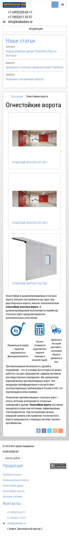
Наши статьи (20, 41)
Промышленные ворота (16, 480)
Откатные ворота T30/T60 (29, 283)
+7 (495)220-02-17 (19, 12)
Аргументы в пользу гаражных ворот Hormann (34, 67)
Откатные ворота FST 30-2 (29, 223)
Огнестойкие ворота (13, 491)
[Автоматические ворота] (7, 96)
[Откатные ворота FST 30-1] (34, 138)
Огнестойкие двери (13, 485)
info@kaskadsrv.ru (19, 22)
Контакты (12, 503)
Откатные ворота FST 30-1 (29, 162)
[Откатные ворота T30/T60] (34, 259)
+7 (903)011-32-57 (19, 17)
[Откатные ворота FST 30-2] (34, 199)
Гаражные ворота (12, 474)
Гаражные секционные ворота (24, 79)
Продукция (35, 28)
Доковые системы (12, 496)
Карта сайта (12, 458)
